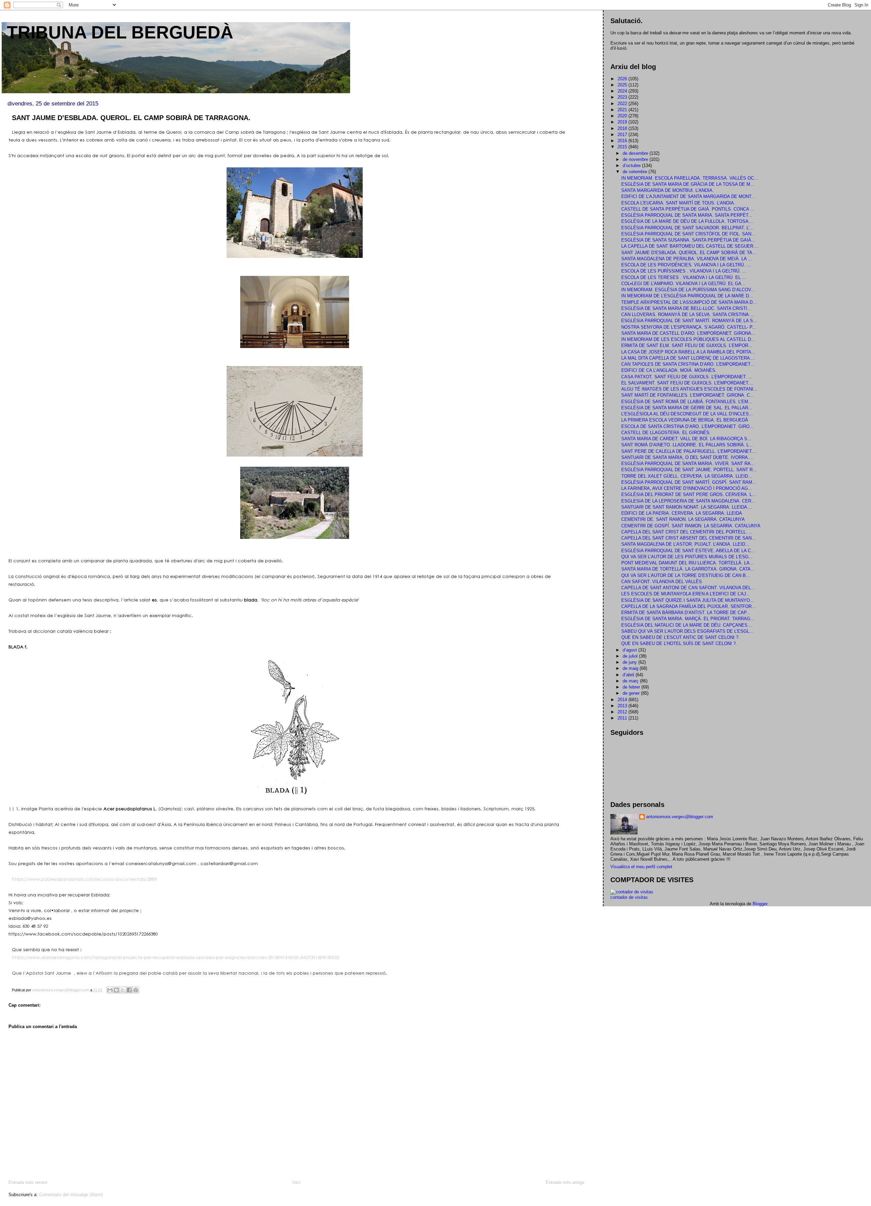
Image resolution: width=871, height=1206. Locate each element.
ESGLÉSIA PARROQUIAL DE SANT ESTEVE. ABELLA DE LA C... (688, 550)
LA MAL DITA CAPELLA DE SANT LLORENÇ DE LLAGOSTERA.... (688, 358)
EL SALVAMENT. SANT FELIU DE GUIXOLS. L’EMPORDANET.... (687, 382)
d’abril (629, 674)
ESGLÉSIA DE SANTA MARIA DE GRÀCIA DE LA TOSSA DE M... (687, 184)
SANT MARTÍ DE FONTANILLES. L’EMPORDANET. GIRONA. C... (687, 395)
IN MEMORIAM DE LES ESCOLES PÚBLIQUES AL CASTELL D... (688, 339)
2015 (623, 146)
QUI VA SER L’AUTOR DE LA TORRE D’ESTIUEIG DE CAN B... (685, 575)
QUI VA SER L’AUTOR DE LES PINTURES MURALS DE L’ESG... (687, 556)
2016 (623, 140)
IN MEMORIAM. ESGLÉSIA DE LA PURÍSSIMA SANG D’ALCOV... (688, 289)
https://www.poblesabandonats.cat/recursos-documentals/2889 (84, 879)
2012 (623, 711)
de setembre (635, 171)
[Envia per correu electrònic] (109, 990)
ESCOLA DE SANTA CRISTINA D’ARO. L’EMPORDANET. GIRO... (687, 426)
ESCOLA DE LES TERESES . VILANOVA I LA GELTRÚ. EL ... (683, 277)
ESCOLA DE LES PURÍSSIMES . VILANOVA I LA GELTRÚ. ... (683, 271)
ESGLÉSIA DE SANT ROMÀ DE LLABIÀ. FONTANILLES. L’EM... (686, 401)
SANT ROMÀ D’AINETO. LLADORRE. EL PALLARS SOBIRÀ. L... (687, 444)
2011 (623, 718)
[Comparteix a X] (122, 990)
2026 (623, 78)
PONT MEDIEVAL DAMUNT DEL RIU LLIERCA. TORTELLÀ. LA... (687, 562)
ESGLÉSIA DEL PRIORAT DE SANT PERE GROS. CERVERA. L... (688, 494)
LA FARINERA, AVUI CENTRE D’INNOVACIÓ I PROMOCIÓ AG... (686, 488)
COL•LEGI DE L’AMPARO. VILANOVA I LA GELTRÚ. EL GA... (683, 283)
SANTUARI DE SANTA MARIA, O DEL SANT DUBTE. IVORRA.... (687, 457)
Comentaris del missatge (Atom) (71, 1194)
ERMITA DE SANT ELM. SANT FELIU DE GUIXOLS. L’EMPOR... (686, 345)
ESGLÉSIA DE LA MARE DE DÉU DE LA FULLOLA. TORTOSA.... (687, 221)
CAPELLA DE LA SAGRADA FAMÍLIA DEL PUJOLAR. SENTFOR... (688, 606)
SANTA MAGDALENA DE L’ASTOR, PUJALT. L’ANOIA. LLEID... (685, 544)
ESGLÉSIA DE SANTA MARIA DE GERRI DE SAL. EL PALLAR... (686, 407)
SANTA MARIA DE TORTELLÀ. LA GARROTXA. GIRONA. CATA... (688, 569)
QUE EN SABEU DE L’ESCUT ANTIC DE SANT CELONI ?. (680, 637)
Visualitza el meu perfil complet (641, 866)
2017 (623, 134)
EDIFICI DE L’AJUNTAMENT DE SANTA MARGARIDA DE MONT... (688, 196)
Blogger (760, 903)
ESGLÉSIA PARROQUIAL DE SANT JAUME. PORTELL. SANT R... (689, 469)
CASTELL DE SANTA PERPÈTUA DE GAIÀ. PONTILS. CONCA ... (687, 209)
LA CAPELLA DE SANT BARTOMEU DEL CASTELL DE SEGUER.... (690, 246)
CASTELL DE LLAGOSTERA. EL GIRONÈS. (666, 432)
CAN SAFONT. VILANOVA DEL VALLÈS (661, 581)
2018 (623, 128)
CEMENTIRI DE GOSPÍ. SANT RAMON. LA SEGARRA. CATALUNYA (690, 525)
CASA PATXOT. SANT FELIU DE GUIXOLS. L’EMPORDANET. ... (686, 376)
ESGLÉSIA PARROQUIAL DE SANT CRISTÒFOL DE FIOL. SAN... (688, 233)
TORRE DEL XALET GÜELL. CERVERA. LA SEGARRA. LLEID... (686, 476)
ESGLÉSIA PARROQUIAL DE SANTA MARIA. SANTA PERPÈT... (686, 215)
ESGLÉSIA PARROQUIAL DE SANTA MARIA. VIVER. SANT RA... (688, 463)
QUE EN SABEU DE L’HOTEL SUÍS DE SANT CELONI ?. (679, 643)
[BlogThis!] (116, 990)
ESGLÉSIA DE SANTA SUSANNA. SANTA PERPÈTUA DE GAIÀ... (688, 240)
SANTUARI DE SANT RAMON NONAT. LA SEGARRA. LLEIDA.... (687, 507)
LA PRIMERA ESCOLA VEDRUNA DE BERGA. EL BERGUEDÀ (684, 420)
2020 (623, 115)
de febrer (632, 687)
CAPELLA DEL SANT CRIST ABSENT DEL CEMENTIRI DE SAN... (688, 538)
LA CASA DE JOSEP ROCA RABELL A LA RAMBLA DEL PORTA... (688, 351)
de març (631, 680)
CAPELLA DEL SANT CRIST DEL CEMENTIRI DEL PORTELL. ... (687, 531)
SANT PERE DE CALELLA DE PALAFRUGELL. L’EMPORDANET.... (689, 451)
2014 (623, 699)
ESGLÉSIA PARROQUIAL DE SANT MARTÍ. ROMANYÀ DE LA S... (689, 320)
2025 (623, 84)
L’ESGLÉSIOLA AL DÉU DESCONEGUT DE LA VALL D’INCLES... (687, 413)
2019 (623, 122)
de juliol (631, 656)
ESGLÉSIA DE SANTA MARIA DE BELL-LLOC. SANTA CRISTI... (686, 308)
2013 (623, 705)
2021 (623, 109)
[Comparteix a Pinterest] (135, 990)
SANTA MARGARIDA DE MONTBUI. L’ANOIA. (667, 190)
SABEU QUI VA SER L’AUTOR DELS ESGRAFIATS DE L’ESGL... (687, 631)
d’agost (630, 649)
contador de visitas (629, 897)
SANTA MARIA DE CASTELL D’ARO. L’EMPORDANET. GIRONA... (688, 333)
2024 (623, 91)
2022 (623, 103)
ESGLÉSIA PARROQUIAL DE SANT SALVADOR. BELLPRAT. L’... (687, 227)
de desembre (636, 153)
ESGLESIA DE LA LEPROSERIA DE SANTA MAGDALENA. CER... (688, 500)
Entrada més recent (28, 1182)
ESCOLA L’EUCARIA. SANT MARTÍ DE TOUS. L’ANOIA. (678, 202)
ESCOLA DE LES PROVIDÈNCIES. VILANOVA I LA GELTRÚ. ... (686, 264)
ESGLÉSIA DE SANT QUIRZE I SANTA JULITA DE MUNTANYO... (687, 600)
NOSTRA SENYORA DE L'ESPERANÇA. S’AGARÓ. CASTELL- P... (688, 327)
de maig (631, 668)
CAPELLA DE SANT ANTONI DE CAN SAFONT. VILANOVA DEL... (688, 587)
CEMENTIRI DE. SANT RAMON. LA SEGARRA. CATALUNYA (683, 519)
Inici (296, 1182)
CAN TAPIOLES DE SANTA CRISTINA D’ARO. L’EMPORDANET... (687, 364)
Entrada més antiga (565, 1182)
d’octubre (632, 165)
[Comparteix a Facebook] (129, 990)
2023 (623, 97)
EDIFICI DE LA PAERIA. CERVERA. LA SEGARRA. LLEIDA (681, 513)
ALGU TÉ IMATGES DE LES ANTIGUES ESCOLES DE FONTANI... (689, 389)
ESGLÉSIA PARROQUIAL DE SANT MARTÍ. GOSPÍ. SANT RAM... (688, 482)
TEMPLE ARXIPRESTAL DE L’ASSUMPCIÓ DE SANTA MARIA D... (689, 302)
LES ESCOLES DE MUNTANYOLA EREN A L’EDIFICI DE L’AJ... (685, 593)
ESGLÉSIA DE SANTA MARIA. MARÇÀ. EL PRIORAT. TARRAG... (687, 618)
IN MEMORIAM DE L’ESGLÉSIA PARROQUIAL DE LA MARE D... (687, 295)
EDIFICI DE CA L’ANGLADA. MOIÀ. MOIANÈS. (669, 370)
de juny (630, 662)
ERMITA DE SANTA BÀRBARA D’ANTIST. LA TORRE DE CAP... (685, 612)
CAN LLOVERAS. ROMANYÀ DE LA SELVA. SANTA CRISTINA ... (687, 314)
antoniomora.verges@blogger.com (679, 816)
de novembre (636, 159)
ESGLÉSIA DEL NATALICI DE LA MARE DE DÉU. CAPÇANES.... (687, 625)
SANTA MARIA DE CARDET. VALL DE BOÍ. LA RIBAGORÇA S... (686, 438)
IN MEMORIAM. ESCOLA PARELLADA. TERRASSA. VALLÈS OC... (689, 178)
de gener (632, 693)
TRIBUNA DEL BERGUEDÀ (120, 32)
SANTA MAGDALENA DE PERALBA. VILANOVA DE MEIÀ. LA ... (686, 258)
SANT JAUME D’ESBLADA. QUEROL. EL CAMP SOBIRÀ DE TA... (688, 252)
